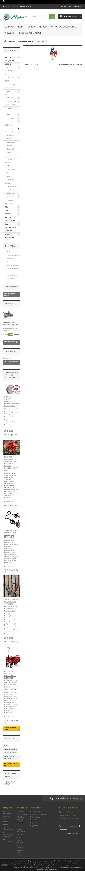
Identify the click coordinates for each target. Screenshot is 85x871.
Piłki (7, 166)
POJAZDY (9, 98)
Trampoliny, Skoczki (9, 181)
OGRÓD (31, 26)
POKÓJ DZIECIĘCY (9, 109)
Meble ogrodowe (8, 154)
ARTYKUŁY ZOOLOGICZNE (63, 26)
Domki (8, 139)
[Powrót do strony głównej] (5, 41)
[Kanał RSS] (10, 377)
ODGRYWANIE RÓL (11, 92)
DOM (20, 26)
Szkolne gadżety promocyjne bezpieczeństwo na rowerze (11, 401)
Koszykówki (10, 149)
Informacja (9, 246)
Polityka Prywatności (38, 867)
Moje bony (34, 826)
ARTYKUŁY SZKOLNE (9, 79)
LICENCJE (10, 197)
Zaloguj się (77, 6)
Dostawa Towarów (12, 252)
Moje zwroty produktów (38, 814)
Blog (5, 745)
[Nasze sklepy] (11, 358)
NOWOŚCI (10, 33)
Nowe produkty (11, 287)
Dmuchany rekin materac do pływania (10, 323)
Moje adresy (34, 820)
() (13, 435)
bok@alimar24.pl (73, 833)
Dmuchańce (10, 135)
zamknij (4, 865)
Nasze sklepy (10, 278)
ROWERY (9, 115)
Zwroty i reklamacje (12, 268)
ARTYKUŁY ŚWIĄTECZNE (9, 59)
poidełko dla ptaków (10, 753)
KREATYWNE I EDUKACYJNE (11, 86)
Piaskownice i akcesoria (10, 160)
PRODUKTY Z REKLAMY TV (10, 201)
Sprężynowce (10, 193)
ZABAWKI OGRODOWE (9, 130)
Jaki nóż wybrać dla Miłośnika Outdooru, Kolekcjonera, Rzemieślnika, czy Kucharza (11, 605)
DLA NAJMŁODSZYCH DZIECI (10, 71)
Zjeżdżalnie (10, 190)
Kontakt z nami (66, 6)
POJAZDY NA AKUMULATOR (10, 103)
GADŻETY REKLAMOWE (30, 33)
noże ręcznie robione (10, 749)
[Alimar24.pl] (15, 17)
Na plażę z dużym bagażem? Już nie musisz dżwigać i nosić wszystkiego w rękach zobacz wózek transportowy (11, 680)
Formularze (10, 272)
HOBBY (42, 26)
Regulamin (10, 258)
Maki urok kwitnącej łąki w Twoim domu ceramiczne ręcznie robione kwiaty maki (11, 463)
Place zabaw (10, 169)
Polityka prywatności (13, 255)
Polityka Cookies (55, 867)
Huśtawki (9, 145)
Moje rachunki (35, 817)
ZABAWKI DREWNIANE (9, 123)
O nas (8, 262)
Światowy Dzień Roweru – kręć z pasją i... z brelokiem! (11, 533)
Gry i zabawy (10, 142)
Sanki (8, 176)
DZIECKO (9, 26)
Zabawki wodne (11, 186)
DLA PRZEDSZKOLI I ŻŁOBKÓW (10, 227)
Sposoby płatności (12, 265)
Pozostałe (9, 173)
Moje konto (36, 807)
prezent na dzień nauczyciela (9, 757)
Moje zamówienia (36, 811)
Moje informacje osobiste (39, 823)
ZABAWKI (9, 118)
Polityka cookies (11, 275)
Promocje (9, 304)
